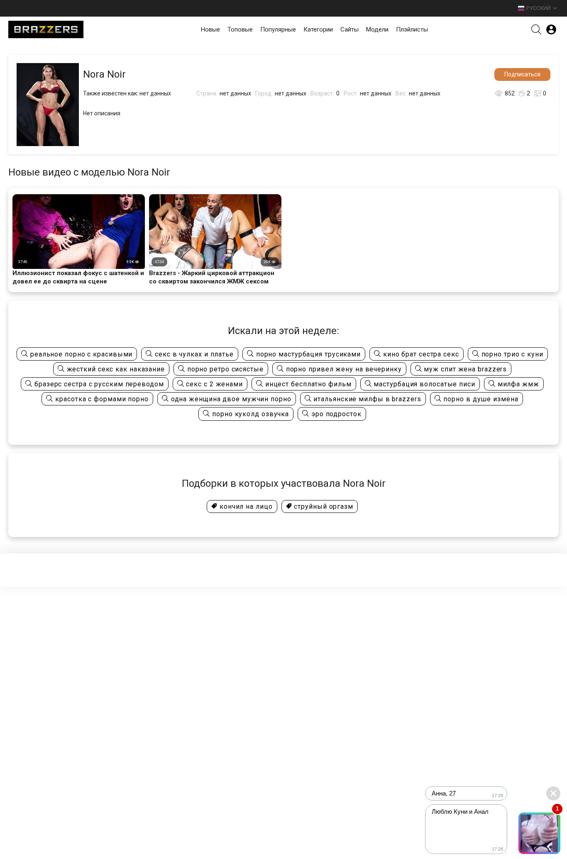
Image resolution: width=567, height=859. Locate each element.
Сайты (349, 29)
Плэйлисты (412, 29)
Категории (318, 29)
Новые (210, 29)
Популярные (278, 29)
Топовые (240, 29)
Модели (377, 29)
